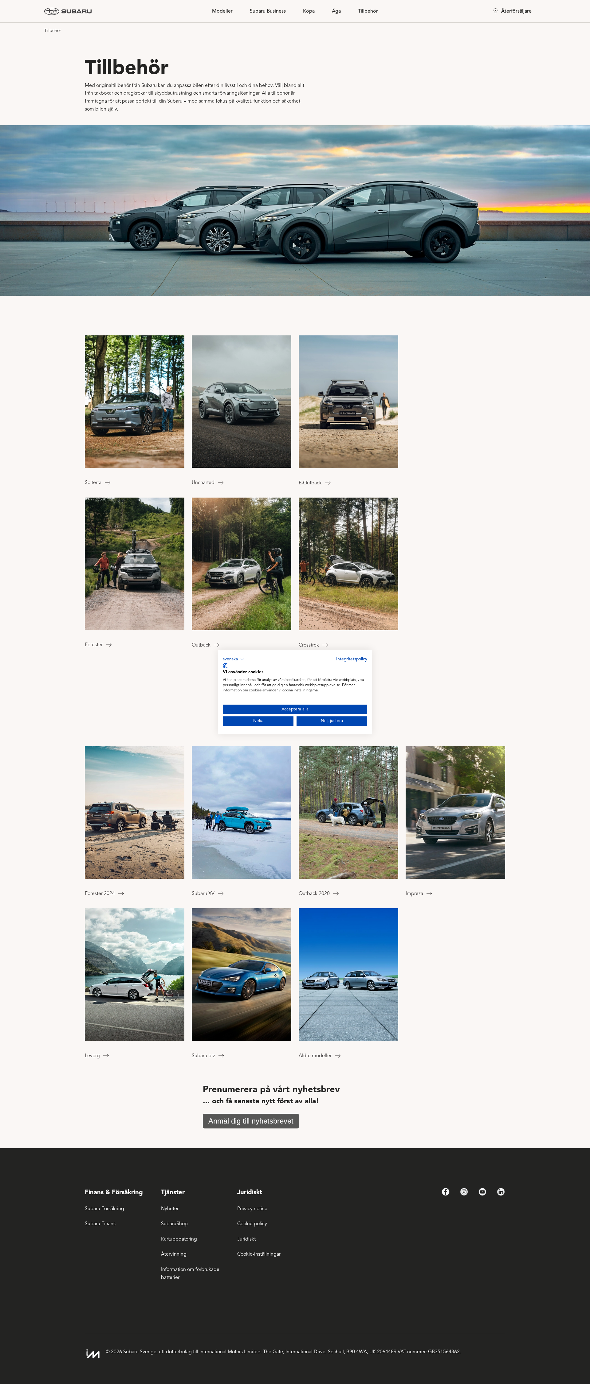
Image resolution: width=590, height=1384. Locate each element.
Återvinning (174, 1254)
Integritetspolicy (351, 659)
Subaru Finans (100, 1224)
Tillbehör (368, 11)
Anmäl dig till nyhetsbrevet (250, 1121)
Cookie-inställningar (259, 1254)
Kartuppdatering (179, 1239)
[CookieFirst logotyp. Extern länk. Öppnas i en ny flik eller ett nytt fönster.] (225, 665)
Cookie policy (252, 1224)
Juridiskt (246, 1239)
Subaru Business (268, 11)
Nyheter (170, 1209)
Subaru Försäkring (104, 1209)
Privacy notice (252, 1209)
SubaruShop (174, 1224)
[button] (234, 659)
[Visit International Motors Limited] (93, 1353)
